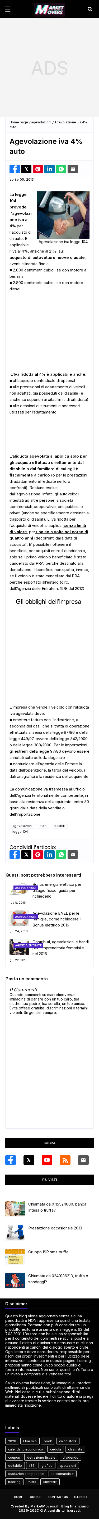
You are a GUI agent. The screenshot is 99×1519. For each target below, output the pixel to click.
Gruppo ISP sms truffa (48, 1251)
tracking (14, 1482)
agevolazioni (41, 122)
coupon (14, 1457)
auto (43, 826)
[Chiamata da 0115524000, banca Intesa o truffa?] (15, 1209)
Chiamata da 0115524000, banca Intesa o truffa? (57, 1207)
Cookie (35, 1497)
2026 (12, 1441)
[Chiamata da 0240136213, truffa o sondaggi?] (15, 1281)
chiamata (75, 1449)
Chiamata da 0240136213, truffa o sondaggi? (58, 1278)
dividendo (70, 1457)
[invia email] (73, 169)
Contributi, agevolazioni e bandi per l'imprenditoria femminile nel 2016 (60, 947)
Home (18, 1497)
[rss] (65, 1160)
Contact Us (58, 1497)
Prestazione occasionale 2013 (55, 1227)
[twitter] (28, 1160)
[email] (83, 1160)
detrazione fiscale (41, 1457)
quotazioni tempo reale (26, 1474)
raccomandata (62, 1474)
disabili (59, 826)
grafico (47, 1466)
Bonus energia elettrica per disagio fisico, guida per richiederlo (56, 890)
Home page (19, 122)
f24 (31, 1466)
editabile (15, 1466)
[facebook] (10, 1160)
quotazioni (68, 1466)
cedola (55, 1449)
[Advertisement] (49, 67)
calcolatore (68, 1441)
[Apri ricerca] (90, 9)
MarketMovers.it (44, 1506)
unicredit (50, 1482)
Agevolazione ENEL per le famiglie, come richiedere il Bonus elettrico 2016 (56, 918)
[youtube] (47, 1160)
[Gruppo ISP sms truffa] (15, 1257)
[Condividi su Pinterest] (38, 169)
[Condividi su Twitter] (26, 169)
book (48, 1441)
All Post (80, 1497)
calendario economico (25, 1449)
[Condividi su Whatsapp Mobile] (61, 169)
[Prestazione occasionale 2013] (15, 1233)
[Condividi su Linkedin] (49, 169)
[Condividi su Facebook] (15, 169)
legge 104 (20, 832)
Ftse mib (30, 1441)
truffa (32, 1482)
